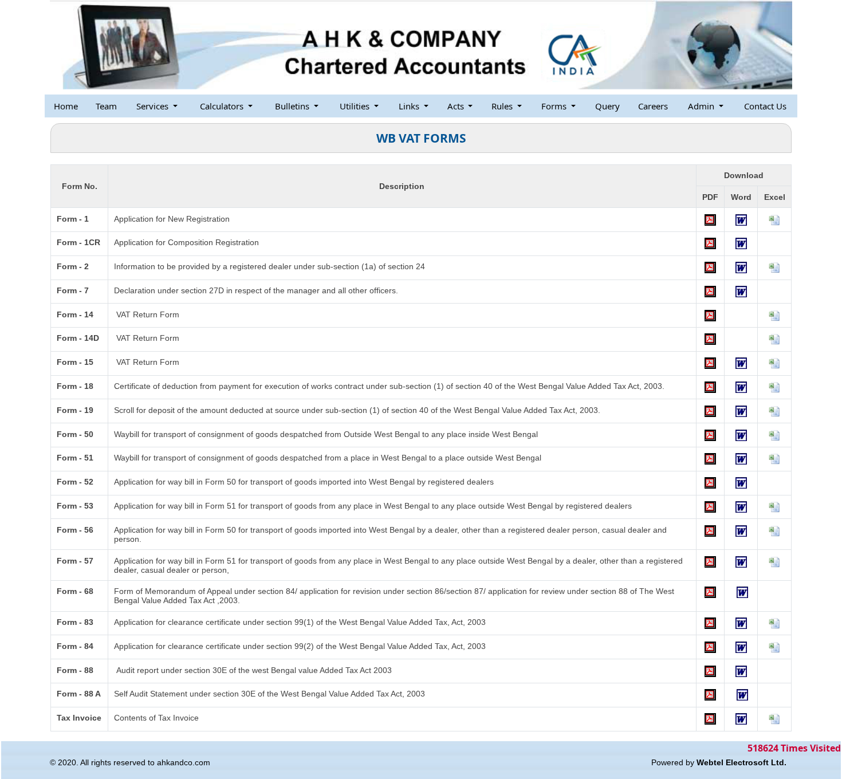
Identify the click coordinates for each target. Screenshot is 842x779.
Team (106, 106)
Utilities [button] (356, 106)
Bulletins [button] (293, 106)
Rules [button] (503, 106)
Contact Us (765, 106)
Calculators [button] (223, 106)
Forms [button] (555, 106)
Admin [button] (702, 106)
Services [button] (153, 106)
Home (66, 106)
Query (607, 106)
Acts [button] (456, 106)
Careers (653, 106)
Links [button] (410, 106)
